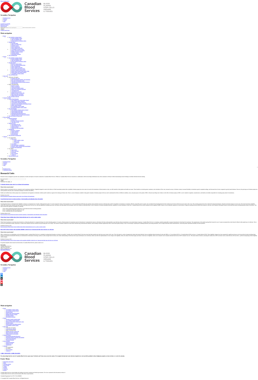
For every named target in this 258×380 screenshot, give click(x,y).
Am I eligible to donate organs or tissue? (19, 109)
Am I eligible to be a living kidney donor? (20, 100)
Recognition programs (16, 54)
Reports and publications (16, 147)
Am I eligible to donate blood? (15, 37)
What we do (16, 141)
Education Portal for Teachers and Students (20, 114)
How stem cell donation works (17, 80)
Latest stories (14, 149)
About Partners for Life (16, 125)
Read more (17, 196)
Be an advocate (14, 134)
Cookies (5, 366)
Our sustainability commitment (17, 145)
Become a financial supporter (17, 120)
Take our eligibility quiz (16, 39)
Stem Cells (5, 76)
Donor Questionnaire (15, 66)
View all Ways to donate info (15, 135)
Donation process (15, 45)
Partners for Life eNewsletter (17, 128)
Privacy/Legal (6, 365)
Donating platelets (15, 53)
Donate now (14, 119)
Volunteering (11, 129)
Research (5, 19)
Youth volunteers (14, 131)
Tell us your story (15, 151)
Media (4, 363)
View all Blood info (13, 55)
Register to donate (15, 85)
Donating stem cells (15, 78)
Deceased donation (13, 108)
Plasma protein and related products (18, 72)
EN (8, 23)
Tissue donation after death (17, 112)
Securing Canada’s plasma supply (18, 70)
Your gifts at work (15, 122)
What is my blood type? (16, 44)
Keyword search (4, 179)
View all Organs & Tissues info (15, 116)
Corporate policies (7, 364)
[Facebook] (129, 274)
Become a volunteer (15, 130)
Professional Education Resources (18, 113)
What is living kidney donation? (18, 101)
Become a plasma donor (16, 63)
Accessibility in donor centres (17, 49)
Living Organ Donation (14, 99)
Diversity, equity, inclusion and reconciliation (20, 146)
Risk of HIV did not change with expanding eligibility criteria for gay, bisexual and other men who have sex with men (27, 229)
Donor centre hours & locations (18, 50)
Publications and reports (8, 361)
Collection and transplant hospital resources (20, 82)
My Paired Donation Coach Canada (18, 107)
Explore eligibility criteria (16, 38)
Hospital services (6, 18)
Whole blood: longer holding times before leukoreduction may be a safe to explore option (21, 217)
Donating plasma (12, 62)
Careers (4, 20)
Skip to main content (5, 1)
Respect (5, 370)
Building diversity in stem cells (17, 93)
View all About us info (13, 156)
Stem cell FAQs (14, 83)
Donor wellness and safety (17, 48)
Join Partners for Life (15, 124)
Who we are (13, 139)
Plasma (4, 56)
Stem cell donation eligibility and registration (20, 79)
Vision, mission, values (19, 140)
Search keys (3, 27)
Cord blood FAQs (15, 90)
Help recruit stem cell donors (17, 94)
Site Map (5, 367)
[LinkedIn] (129, 276)
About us (5, 136)
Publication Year (4, 181)
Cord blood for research (16, 91)
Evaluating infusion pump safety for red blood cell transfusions (15, 184)
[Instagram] (129, 280)
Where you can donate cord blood (18, 89)
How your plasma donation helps (18, 65)
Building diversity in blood (17, 51)
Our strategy (14, 143)
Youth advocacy (14, 133)
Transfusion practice (7, 170)
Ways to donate (6, 117)
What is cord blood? (15, 86)
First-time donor (14, 43)
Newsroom (13, 152)
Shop (4, 21)
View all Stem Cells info (14, 96)
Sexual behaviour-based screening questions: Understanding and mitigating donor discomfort (22, 199)
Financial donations (13, 118)
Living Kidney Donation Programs (18, 102)
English (2, 23)
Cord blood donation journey (17, 88)
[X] (129, 278)
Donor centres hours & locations (18, 68)
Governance (16, 142)
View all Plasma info (13, 74)
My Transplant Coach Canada (17, 106)
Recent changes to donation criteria (18, 40)
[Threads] (129, 285)
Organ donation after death (17, 111)
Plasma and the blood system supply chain (20, 71)
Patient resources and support (17, 95)
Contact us (13, 154)
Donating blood (12, 42)
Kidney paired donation (16, 105)
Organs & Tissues (7, 97)
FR (9, 23)
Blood (4, 36)
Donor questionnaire (15, 47)
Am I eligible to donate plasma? (15, 57)
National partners (15, 126)
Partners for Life (12, 123)
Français (5, 23)
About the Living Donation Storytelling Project (21, 103)
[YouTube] (129, 283)
